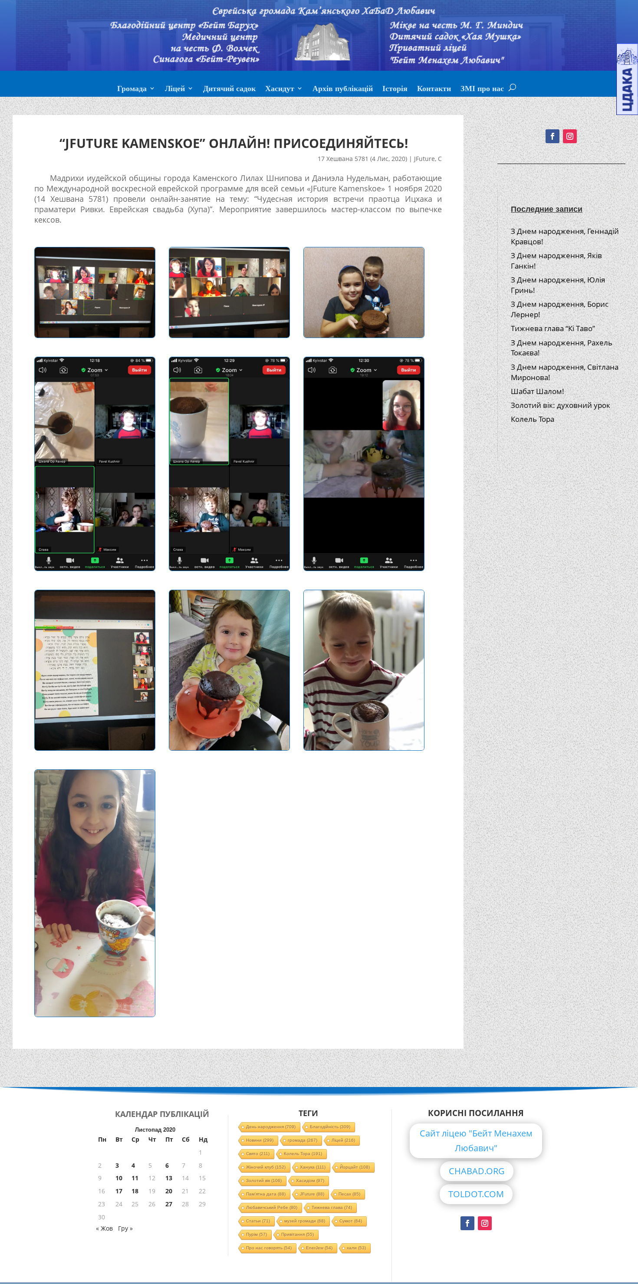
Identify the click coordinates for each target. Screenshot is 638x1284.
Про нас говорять (269, 1247)
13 (168, 1178)
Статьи (258, 1220)
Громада (132, 89)
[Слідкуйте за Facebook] (552, 136)
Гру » (125, 1228)
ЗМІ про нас (482, 89)
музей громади (304, 1220)
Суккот (350, 1220)
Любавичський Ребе (271, 1207)
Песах (349, 1194)
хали (356, 1247)
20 (168, 1191)
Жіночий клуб (266, 1167)
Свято (258, 1153)
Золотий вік (264, 1180)
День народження (271, 1126)
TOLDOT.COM (476, 1194)
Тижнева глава (332, 1207)
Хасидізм (310, 1180)
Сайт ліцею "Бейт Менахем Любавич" (476, 1140)
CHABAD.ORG (477, 1171)
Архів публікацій (342, 89)
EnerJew (319, 1247)
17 (118, 1191)
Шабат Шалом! (537, 391)
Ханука (313, 1167)
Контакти (434, 89)
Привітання (297, 1234)
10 (118, 1178)
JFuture (424, 158)
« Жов (104, 1228)
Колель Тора (532, 419)
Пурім (256, 1234)
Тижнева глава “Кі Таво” (553, 328)
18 (135, 1191)
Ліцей (175, 89)
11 (135, 1178)
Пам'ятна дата (266, 1194)
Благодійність (330, 1126)
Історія (395, 89)
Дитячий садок (229, 89)
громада (302, 1140)
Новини (259, 1140)
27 (168, 1204)
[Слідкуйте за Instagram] (570, 136)
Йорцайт (355, 1167)
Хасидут (279, 89)
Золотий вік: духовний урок (560, 405)
